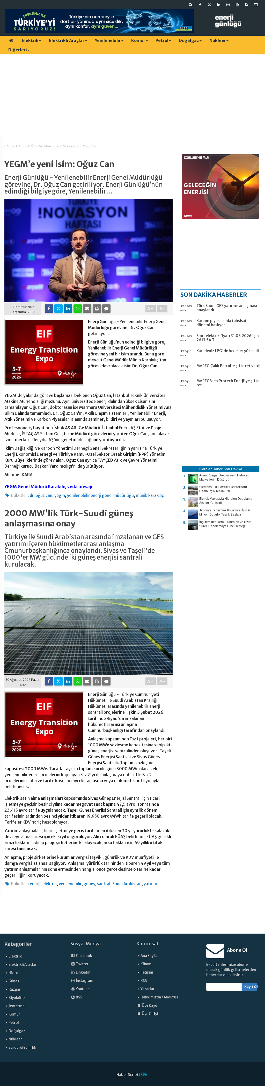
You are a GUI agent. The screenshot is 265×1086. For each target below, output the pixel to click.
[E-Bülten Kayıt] (256, 4)
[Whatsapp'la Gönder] (77, 308)
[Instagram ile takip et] (228, 4)
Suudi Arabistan (127, 883)
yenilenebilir (70, 883)
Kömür (138, 40)
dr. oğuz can (41, 495)
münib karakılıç (150, 495)
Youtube (82, 989)
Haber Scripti (128, 1074)
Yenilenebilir (108, 40)
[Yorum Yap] (106, 308)
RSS (78, 997)
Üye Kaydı (149, 1005)
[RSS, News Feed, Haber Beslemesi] (246, 4)
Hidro (13, 973)
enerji (35, 883)
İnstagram (84, 980)
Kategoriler (18, 944)
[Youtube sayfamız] (237, 4)
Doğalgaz (189, 40)
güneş (89, 883)
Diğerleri (17, 49)
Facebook (83, 956)
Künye (146, 964)
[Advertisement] (132, 94)
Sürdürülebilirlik (22, 1047)
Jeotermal (17, 1006)
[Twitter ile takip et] (209, 4)
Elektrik (30, 40)
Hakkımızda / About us (159, 997)
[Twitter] (58, 308)
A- (162, 308)
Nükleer (217, 40)
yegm (59, 495)
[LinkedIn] (68, 308)
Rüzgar (15, 989)
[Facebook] (49, 308)
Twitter (82, 964)
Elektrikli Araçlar (66, 40)
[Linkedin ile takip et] (218, 4)
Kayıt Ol (250, 986)
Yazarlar (147, 989)
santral (103, 883)
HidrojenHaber (211, 469)
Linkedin (82, 972)
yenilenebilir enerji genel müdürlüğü (100, 495)
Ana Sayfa (149, 956)
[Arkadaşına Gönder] (87, 308)
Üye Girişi (149, 1014)
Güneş (14, 981)
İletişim (147, 972)
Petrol (162, 40)
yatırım (150, 883)
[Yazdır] (97, 308)
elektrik (49, 883)
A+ (150, 308)
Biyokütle (17, 998)
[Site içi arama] (190, 4)
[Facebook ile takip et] (200, 4)
